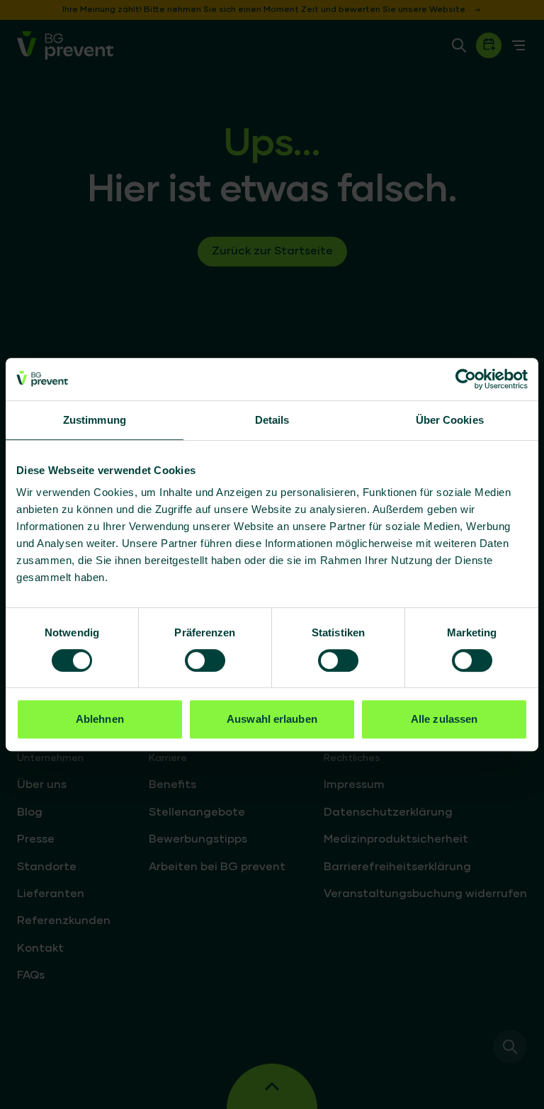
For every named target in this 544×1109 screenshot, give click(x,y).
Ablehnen (100, 719)
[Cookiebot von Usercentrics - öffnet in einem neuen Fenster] (466, 379)
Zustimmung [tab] (94, 420)
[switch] (205, 660)
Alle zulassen (444, 719)
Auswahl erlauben (272, 719)
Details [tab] (272, 420)
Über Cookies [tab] (450, 420)
